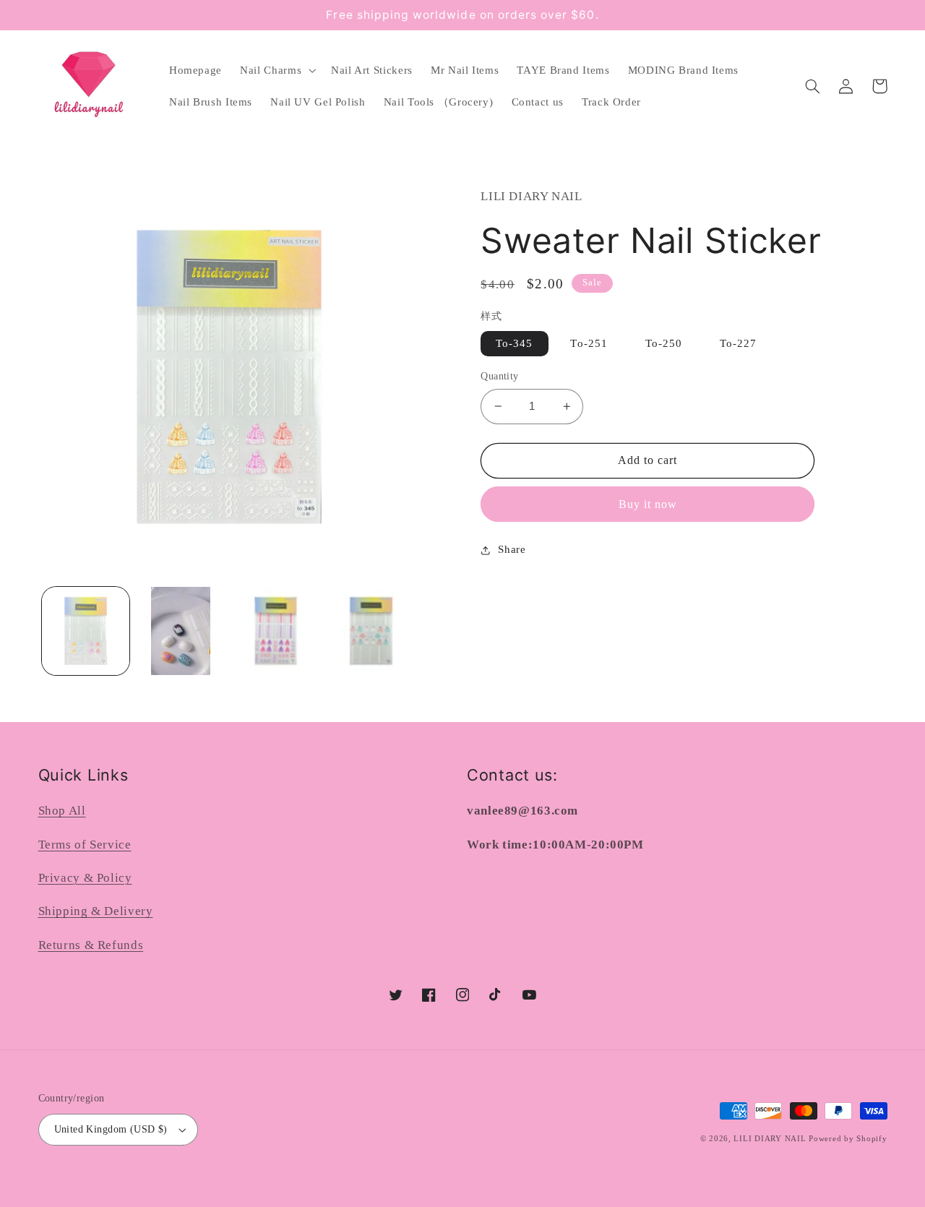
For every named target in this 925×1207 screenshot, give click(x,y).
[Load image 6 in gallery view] (371, 630)
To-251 (588, 343)
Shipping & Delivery (95, 911)
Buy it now (648, 504)
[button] (276, 70)
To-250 (663, 343)
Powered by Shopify (848, 1139)
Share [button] (511, 549)
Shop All (62, 810)
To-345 (514, 343)
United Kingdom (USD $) (111, 1129)
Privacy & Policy (85, 878)
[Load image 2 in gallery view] (180, 630)
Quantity (499, 376)
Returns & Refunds (91, 945)
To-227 (738, 343)
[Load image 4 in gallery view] (275, 630)
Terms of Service (85, 844)
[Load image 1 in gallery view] (85, 630)
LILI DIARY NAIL (769, 1139)
